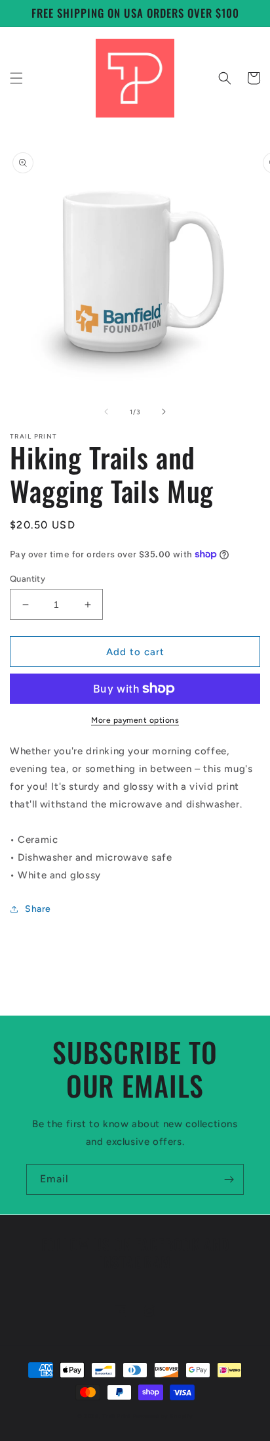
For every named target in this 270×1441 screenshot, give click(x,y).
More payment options (135, 720)
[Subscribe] (228, 1179)
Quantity (27, 579)
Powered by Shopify (163, 1416)
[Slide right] (163, 411)
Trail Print (116, 1416)
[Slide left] (106, 411)
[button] (16, 78)
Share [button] (38, 908)
